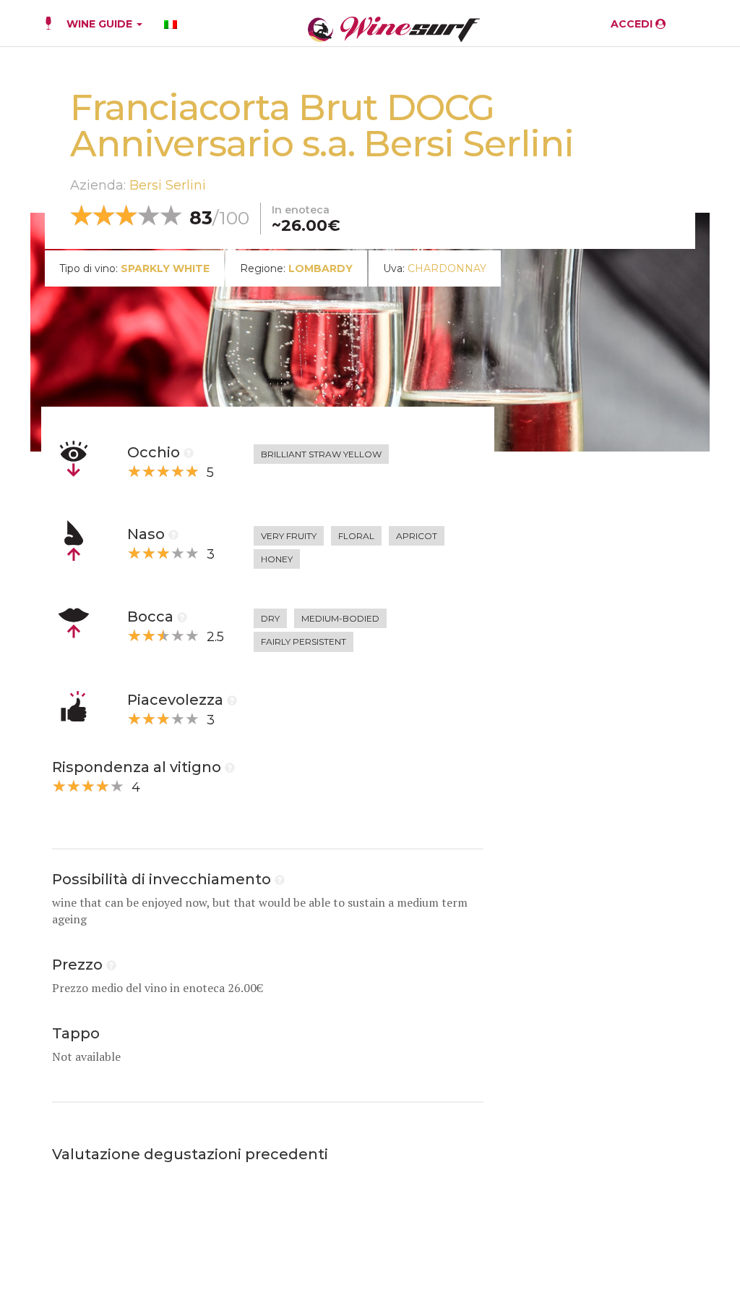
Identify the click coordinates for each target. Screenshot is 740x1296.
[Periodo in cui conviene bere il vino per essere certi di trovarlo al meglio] (280, 879)
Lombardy (320, 268)
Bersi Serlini (167, 185)
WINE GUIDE (100, 23)
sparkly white (165, 268)
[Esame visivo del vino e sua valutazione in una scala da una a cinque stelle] (189, 452)
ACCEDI (633, 23)
